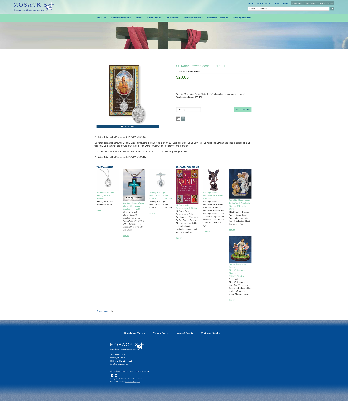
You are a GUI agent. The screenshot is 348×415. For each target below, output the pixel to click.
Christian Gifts (154, 18)
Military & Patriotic (193, 18)
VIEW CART (310, 3)
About (251, 3)
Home (285, 3)
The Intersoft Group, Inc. (132, 382)
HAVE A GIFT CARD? (325, 3)
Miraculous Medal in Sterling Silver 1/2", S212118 (105, 195)
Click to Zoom (129, 126)
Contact (276, 3)
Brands (139, 18)
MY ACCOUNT (297, 3)
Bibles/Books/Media (121, 18)
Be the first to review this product (188, 71)
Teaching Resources (241, 18)
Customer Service (210, 333)
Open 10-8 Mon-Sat (142, 371)
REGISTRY (101, 18)
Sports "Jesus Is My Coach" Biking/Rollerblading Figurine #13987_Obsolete (237, 270)
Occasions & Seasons (217, 18)
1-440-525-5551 (124, 361)
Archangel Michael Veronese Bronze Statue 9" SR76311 (213, 195)
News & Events (184, 333)
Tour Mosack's (263, 3)
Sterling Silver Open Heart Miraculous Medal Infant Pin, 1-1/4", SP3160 (160, 195)
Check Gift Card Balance (119, 371)
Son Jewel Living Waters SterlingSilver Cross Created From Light (133, 206)
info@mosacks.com (119, 364)
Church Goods (172, 18)
